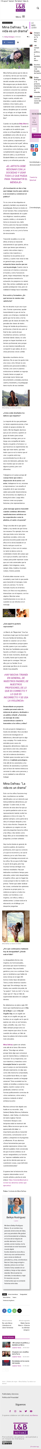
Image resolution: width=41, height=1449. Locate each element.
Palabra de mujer (7, 22)
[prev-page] (3, 1369)
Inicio (3, 1381)
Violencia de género (8, 1300)
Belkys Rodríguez (9, 37)
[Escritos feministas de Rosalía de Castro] (31, 65)
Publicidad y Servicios (10, 1394)
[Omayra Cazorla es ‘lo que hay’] (31, 33)
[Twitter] (9, 1311)
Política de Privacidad (10, 1397)
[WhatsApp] (14, 1311)
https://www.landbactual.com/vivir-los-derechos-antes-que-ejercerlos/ (15, 1183)
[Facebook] (4, 1311)
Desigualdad (23, 1294)
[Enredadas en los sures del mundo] (6, 1363)
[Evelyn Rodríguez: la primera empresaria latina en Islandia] (31, 77)
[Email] (19, 1311)
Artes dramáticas (13, 1294)
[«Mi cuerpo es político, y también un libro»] (6, 1345)
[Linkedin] (20, 1411)
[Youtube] (31, 1411)
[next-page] (7, 1369)
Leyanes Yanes (16, 1347)
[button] (38, 8)
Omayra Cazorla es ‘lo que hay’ (37, 37)
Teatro (14, 1297)
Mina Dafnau (6, 1297)
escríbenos (34, 1415)
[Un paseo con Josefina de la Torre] (6, 1354)
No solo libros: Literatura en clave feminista (7, 1325)
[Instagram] (15, 1411)
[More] (18, 42)
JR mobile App (35, 1446)
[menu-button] (23, 17)
